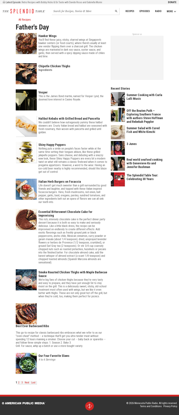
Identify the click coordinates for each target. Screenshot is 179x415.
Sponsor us (137, 34)
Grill (18, 346)
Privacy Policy (170, 406)
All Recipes (25, 19)
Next (27, 382)
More (170, 11)
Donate (172, 2)
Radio (158, 11)
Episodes (144, 11)
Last (33, 382)
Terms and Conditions (151, 406)
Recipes (130, 11)
